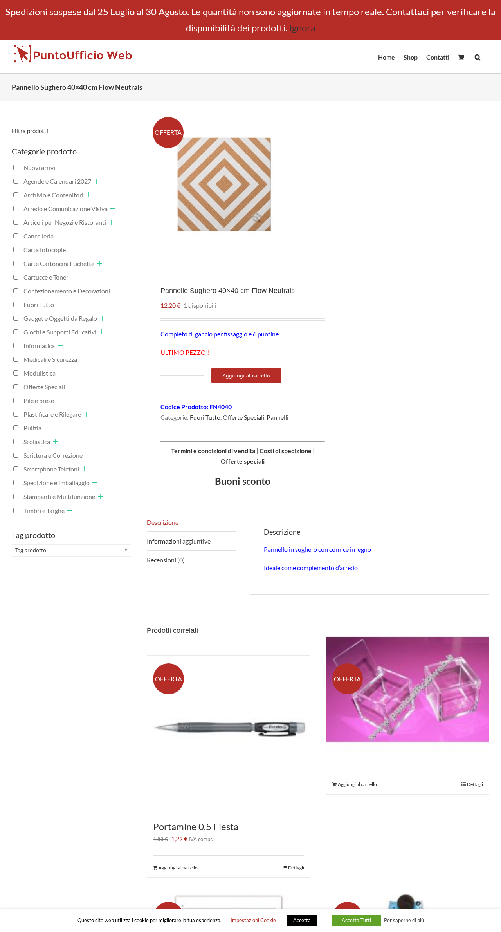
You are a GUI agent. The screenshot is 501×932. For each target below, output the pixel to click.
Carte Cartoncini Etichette (58, 263)
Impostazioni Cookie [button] (253, 920)
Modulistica (39, 373)
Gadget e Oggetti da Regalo (60, 318)
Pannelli (277, 417)
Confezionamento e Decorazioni (66, 290)
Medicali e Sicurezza (50, 359)
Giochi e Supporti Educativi (59, 332)
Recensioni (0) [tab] (166, 560)
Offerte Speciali (243, 417)
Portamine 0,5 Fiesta (195, 826)
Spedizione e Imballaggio (56, 482)
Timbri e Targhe (44, 510)
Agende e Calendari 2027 (57, 181)
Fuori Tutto (205, 417)
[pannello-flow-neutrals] (229, 187)
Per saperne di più (404, 920)
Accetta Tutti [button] (356, 920)
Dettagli (296, 868)
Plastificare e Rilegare (52, 414)
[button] (478, 56)
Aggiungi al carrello (246, 375)
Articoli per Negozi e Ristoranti (64, 222)
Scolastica (36, 441)
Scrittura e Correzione (53, 455)
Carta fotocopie (44, 249)
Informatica (39, 345)
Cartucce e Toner (45, 277)
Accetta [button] (302, 920)
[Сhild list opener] (96, 181)
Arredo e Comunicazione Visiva (65, 208)
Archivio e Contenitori (53, 195)
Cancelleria (38, 236)
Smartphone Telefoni (51, 469)
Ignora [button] (302, 27)
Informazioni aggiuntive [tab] (179, 541)
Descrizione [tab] (162, 522)
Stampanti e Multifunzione (59, 496)
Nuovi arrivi (39, 167)
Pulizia (32, 428)
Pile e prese (38, 400)
